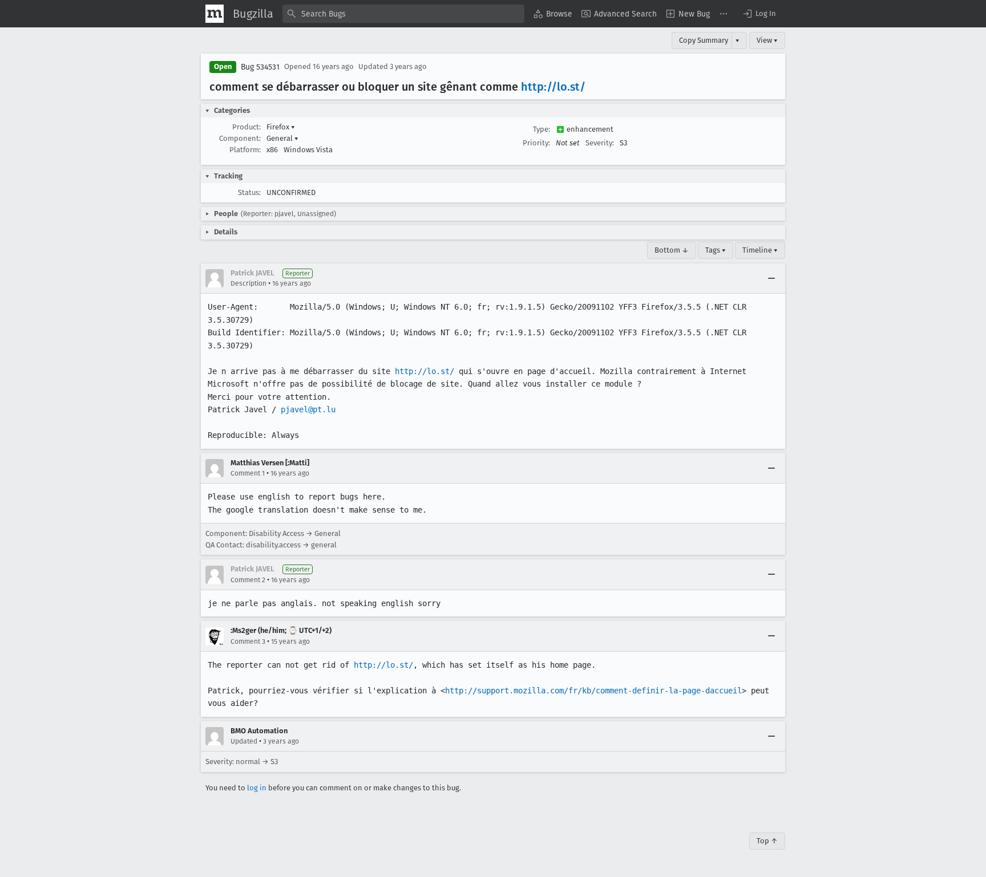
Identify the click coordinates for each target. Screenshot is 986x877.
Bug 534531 (260, 67)
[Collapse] (771, 278)
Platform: (245, 149)
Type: (541, 129)
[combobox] (403, 14)
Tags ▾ (715, 250)
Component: (240, 138)
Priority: (536, 143)
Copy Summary (703, 40)
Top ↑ (767, 841)
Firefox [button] (280, 127)
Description (248, 283)
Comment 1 (248, 473)
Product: (246, 127)
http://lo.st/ (553, 87)
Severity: (599, 143)
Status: (249, 192)
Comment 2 (248, 580)
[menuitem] (553, 14)
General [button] (282, 138)
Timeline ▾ (760, 250)
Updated (244, 741)
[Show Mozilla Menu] (214, 14)
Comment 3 (248, 641)
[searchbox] (403, 14)
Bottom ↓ (671, 250)
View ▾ (767, 40)
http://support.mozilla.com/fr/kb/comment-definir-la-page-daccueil (593, 690)
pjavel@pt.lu (308, 409)
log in (256, 787)
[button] (759, 14)
